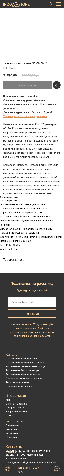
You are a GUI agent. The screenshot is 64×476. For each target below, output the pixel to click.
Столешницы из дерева (19, 386)
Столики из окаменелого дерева (24, 378)
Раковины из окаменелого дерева (25, 362)
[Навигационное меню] (58, 4)
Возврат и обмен (15, 407)
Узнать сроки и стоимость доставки (25, 116)
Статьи (9, 415)
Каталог (12, 354)
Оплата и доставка (16, 403)
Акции (9, 399)
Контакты (11, 429)
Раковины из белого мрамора (22, 370)
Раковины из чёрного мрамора (23, 374)
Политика (11, 437)
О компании (12, 425)
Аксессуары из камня (17, 382)
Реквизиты (12, 433)
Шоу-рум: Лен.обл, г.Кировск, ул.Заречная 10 (31, 462)
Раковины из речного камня (21, 358)
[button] (51, 4)
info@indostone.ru (16, 458)
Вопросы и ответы (16, 411)
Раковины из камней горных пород (25, 366)
